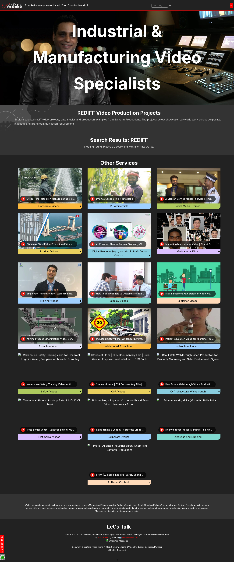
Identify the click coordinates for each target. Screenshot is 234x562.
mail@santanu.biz (130, 538)
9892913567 (104, 538)
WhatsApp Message (118, 541)
